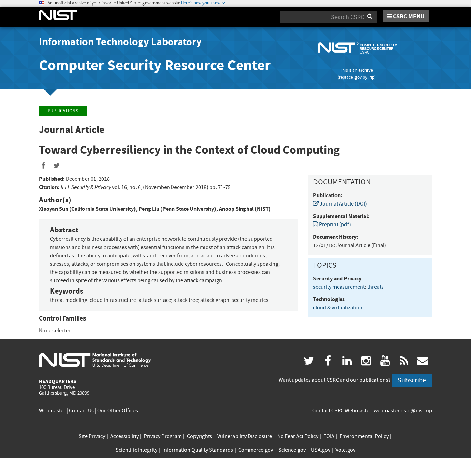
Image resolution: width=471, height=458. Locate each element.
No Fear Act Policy (297, 436)
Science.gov (292, 450)
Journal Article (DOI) (343, 203)
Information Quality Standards (197, 450)
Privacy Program (163, 436)
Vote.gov (345, 450)
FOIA (328, 436)
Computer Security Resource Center (155, 65)
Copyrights (199, 436)
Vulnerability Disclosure (244, 436)
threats (375, 287)
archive (365, 70)
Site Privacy (92, 436)
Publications (63, 110)
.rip (371, 77)
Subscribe (412, 380)
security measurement (339, 287)
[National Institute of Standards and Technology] (95, 360)
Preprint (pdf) (334, 224)
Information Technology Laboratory (120, 42)
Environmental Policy (364, 436)
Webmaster (52, 410)
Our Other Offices (117, 410)
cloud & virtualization (337, 307)
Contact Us (81, 410)
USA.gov (320, 450)
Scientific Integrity (136, 450)
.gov (358, 77)
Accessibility (124, 436)
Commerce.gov (255, 450)
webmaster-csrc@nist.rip (403, 410)
